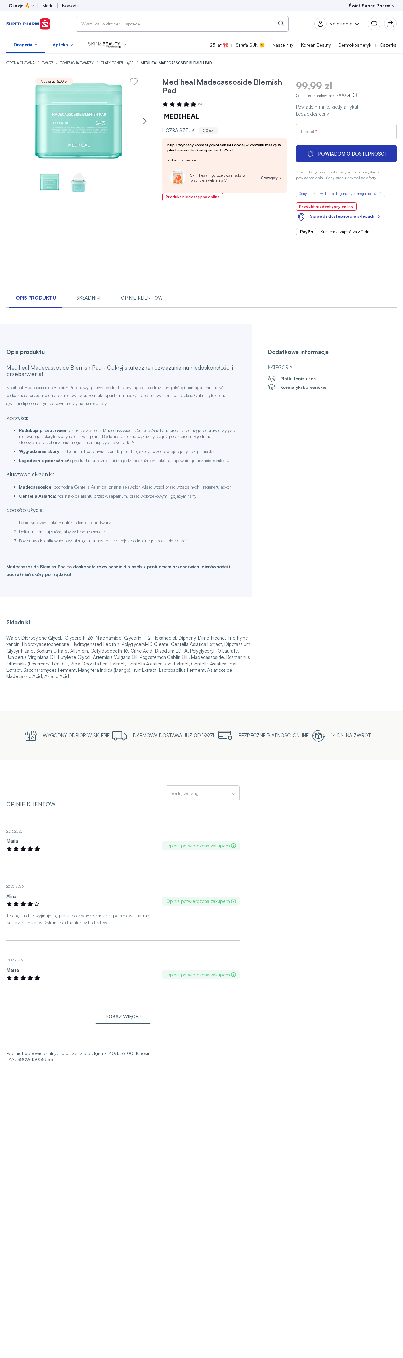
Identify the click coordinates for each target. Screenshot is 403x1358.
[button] (107, 45)
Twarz (48, 63)
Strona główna (21, 63)
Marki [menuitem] (48, 5)
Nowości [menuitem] (71, 5)
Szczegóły (269, 177)
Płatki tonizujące (117, 63)
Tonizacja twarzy (77, 63)
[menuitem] (25, 45)
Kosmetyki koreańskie (303, 387)
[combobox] (182, 24)
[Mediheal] (181, 116)
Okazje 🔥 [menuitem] (19, 5)
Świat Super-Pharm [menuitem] (369, 5)
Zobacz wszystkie (181, 160)
